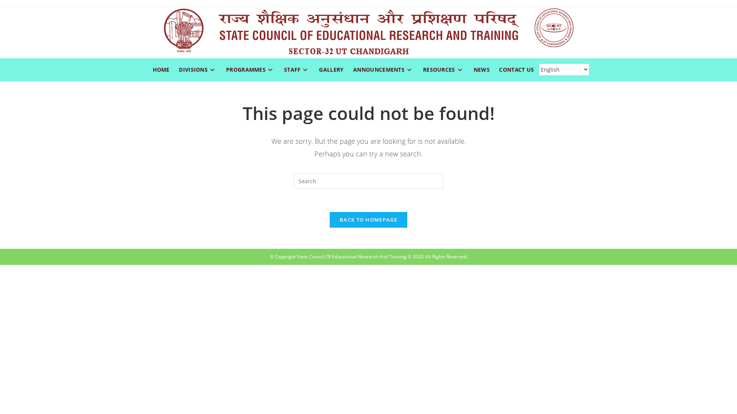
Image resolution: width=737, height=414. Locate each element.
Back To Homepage (368, 219)
